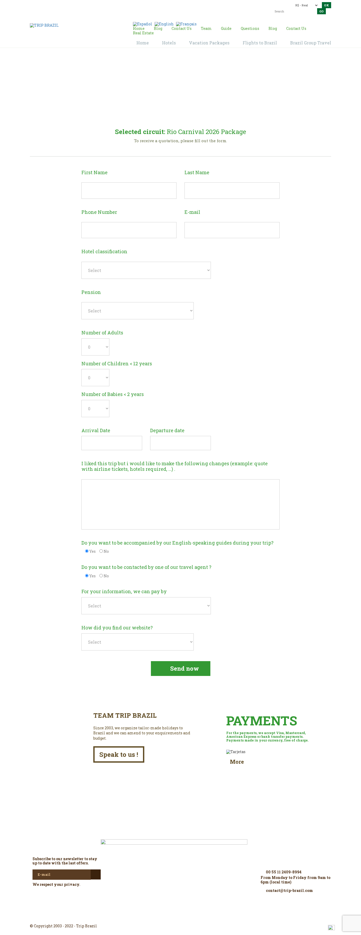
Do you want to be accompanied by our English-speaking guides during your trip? (177, 543)
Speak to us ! (118, 754)
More (237, 761)
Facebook (168, 916)
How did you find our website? (117, 628)
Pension (91, 292)
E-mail (192, 212)
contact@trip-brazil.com (171, 4)
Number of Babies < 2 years (112, 394)
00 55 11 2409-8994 (67, 4)
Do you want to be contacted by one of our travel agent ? (146, 567)
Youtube (193, 916)
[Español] (142, 23)
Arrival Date (95, 431)
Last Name (196, 173)
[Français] (186, 23)
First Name (94, 173)
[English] (164, 23)
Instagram (180, 916)
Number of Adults (102, 333)
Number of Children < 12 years (116, 364)
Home (138, 98)
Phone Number (99, 212)
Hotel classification (104, 252)
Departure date (167, 431)
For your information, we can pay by (124, 592)
